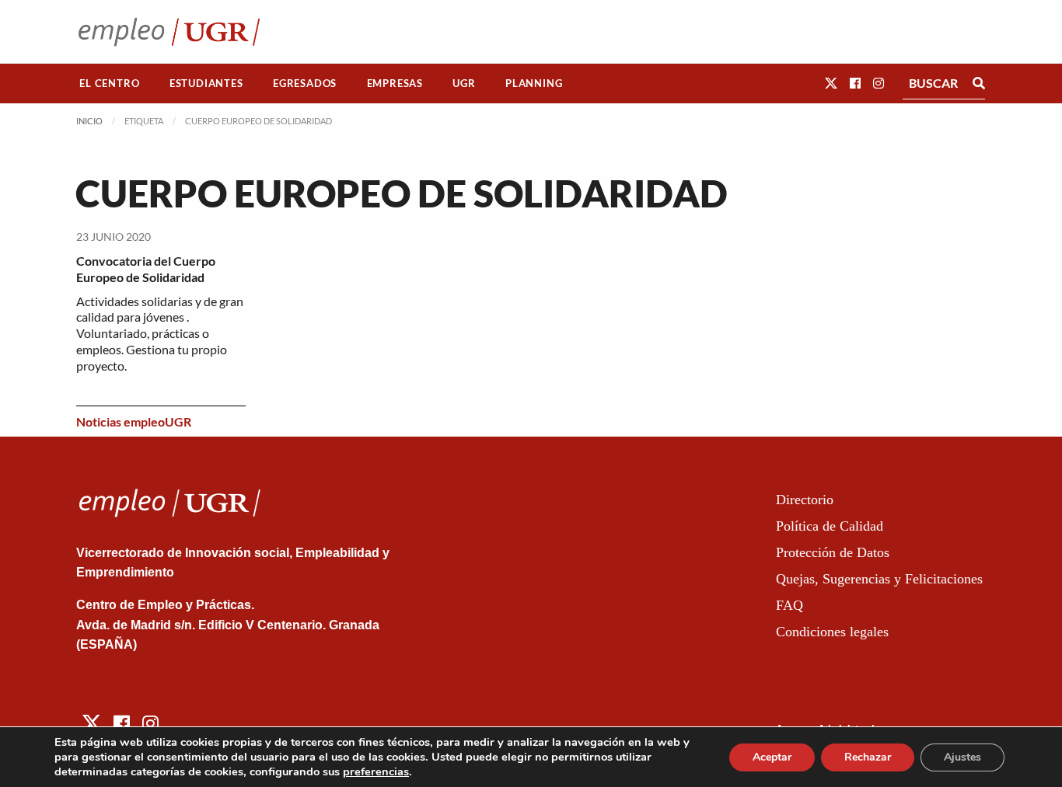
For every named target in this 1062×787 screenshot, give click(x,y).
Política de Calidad (829, 526)
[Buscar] (979, 83)
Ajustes (962, 757)
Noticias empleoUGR (133, 421)
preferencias (376, 771)
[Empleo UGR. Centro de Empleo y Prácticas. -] (169, 31)
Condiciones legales (832, 631)
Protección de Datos (832, 552)
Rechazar (867, 757)
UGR (463, 83)
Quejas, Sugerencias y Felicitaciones (879, 579)
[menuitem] (110, 83)
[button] (831, 83)
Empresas (395, 83)
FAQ (789, 605)
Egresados (305, 83)
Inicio (89, 121)
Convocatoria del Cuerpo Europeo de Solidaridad (145, 268)
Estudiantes (206, 83)
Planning (533, 83)
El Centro (109, 83)
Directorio (804, 499)
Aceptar (772, 757)
